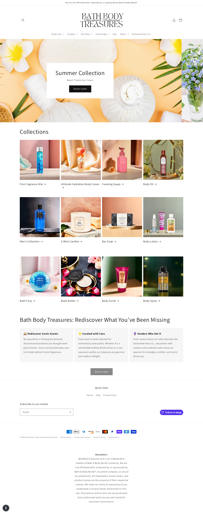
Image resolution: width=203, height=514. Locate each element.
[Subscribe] (70, 412)
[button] (23, 20)
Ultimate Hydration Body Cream (80, 184)
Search (90, 395)
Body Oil (148, 184)
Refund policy (114, 437)
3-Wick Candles (70, 241)
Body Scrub (109, 300)
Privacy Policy (109, 395)
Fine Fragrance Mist (31, 184)
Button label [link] (101, 371)
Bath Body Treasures (34, 437)
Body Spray (150, 300)
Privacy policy (65, 437)
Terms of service (99, 437)
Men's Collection (30, 241)
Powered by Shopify (50, 437)
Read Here (101, 86)
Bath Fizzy (26, 300)
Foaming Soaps (111, 184)
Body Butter (68, 300)
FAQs (98, 395)
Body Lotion (150, 241)
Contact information (82, 437)
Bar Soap (107, 241)
